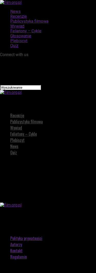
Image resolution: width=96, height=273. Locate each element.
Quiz (14, 45)
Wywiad (17, 26)
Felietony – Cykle (25, 31)
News (15, 11)
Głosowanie (20, 35)
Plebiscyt (18, 40)
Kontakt (16, 251)
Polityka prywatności (26, 238)
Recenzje (18, 16)
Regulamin (18, 257)
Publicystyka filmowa (29, 21)
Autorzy (16, 244)
